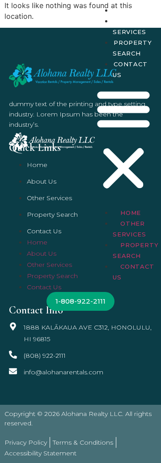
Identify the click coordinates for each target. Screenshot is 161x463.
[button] (123, 140)
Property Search (132, 48)
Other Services (129, 26)
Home (124, 10)
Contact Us (130, 69)
